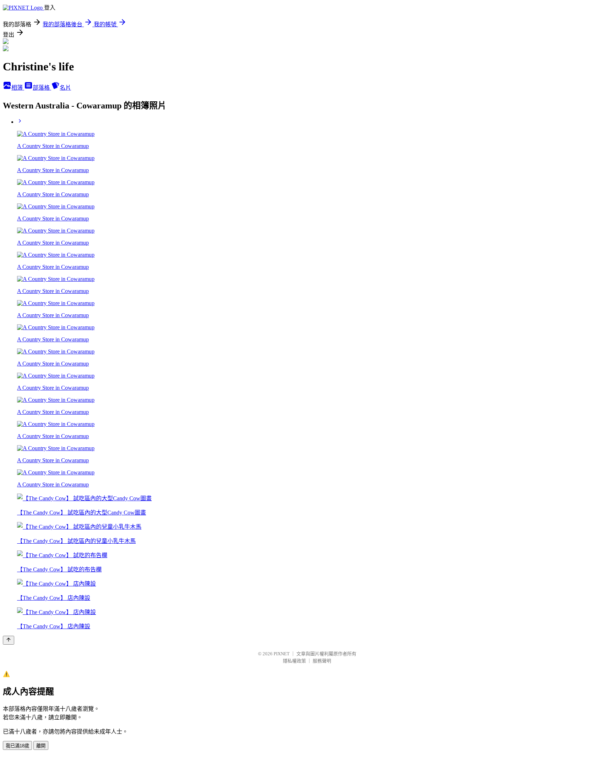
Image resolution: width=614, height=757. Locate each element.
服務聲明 (322, 660)
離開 (40, 745)
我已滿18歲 (17, 745)
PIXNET (282, 653)
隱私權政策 (294, 660)
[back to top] (8, 640)
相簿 (17, 88)
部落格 (42, 88)
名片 (65, 88)
